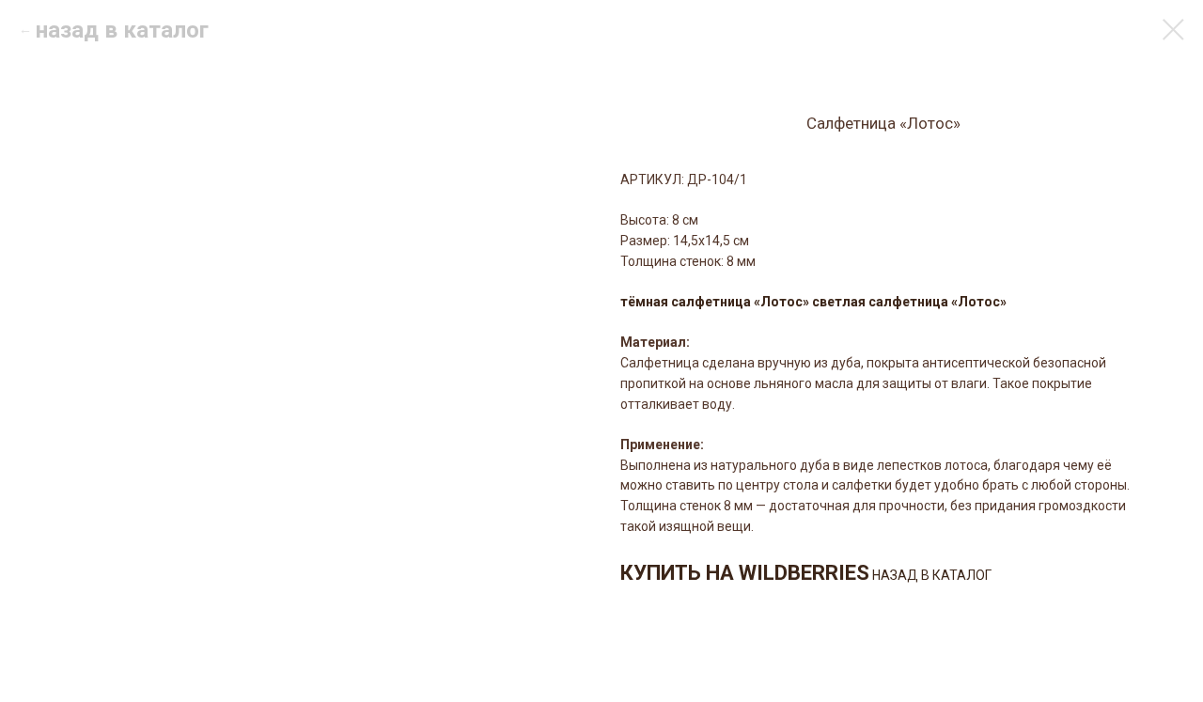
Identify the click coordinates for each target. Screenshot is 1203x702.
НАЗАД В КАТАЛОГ (932, 575)
